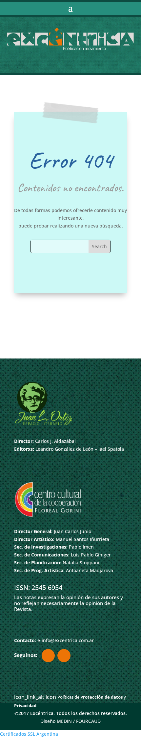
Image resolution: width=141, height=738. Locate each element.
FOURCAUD (88, 721)
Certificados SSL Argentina (29, 734)
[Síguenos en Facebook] (48, 655)
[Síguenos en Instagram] (63, 655)
